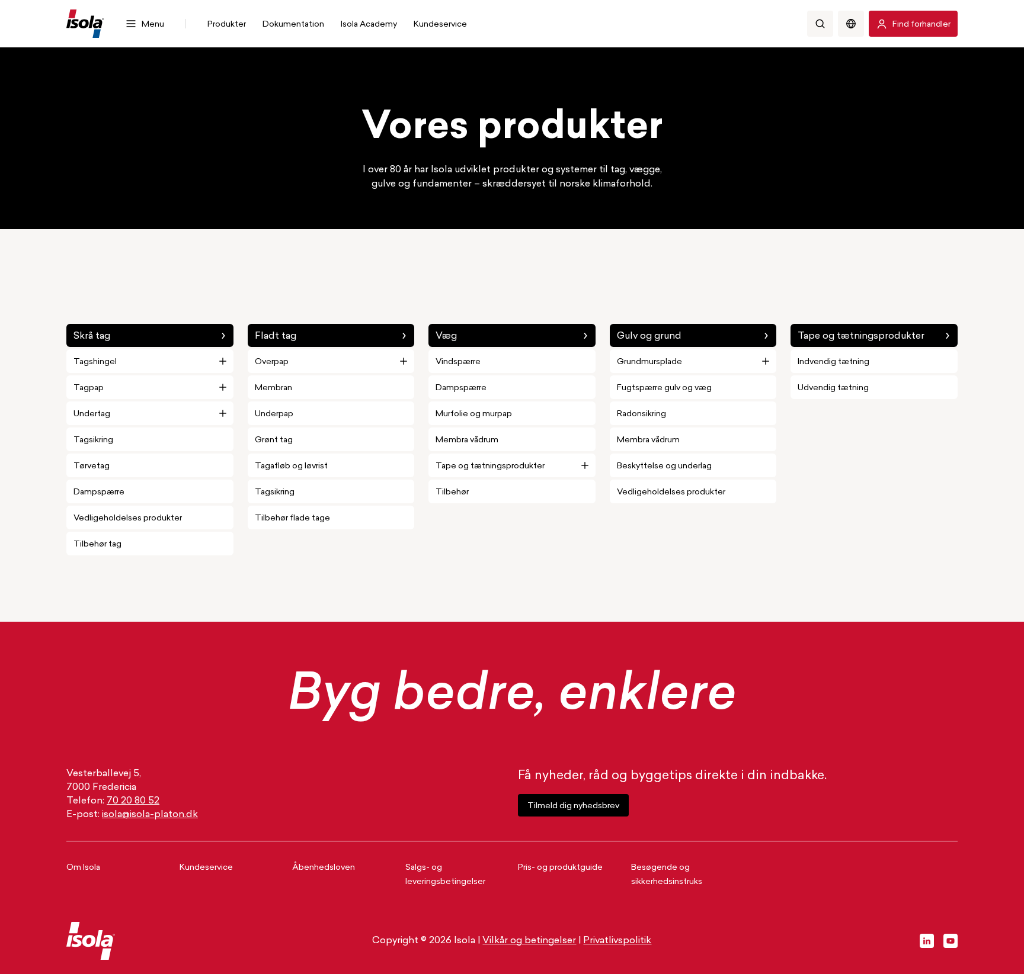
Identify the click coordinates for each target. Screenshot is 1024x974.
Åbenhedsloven (323, 867)
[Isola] (85, 23)
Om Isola (83, 867)
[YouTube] (950, 941)
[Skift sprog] (851, 24)
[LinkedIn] (927, 941)
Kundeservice (206, 867)
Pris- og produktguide (560, 867)
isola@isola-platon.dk (150, 814)
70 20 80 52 (133, 801)
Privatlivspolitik (617, 941)
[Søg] (820, 24)
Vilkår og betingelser (529, 941)
